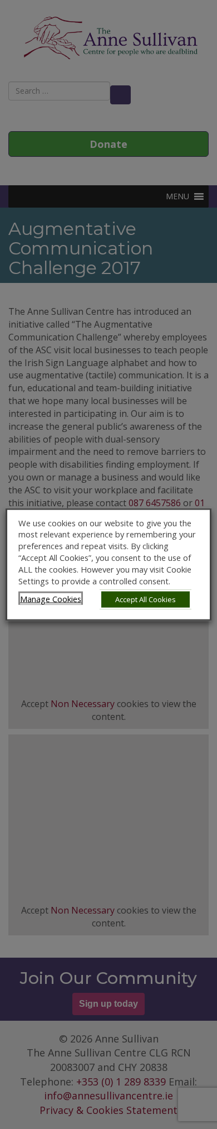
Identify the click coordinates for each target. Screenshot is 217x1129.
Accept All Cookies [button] (145, 599)
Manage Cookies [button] (50, 598)
